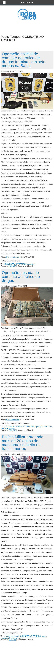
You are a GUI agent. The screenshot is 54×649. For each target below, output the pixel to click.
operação (30, 264)
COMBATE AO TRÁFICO (15, 264)
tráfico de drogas (8, 428)
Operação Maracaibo (43, 426)
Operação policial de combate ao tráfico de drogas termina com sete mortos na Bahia (23, 60)
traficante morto (15, 638)
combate (8, 426)
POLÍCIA (12, 266)
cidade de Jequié (12, 636)
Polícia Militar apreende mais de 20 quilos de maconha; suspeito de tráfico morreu (22, 443)
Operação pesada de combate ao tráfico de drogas (21, 276)
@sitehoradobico (12, 257)
